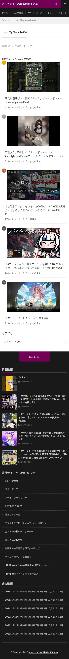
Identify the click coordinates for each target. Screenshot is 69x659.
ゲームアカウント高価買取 (18, 557)
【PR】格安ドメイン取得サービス (21, 574)
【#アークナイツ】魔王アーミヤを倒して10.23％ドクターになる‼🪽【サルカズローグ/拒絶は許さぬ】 (34, 266)
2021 (7, 634)
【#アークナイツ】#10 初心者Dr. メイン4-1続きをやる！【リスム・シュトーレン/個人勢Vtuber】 (42, 417)
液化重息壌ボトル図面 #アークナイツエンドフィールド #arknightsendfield (35, 100)
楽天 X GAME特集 (13, 540)
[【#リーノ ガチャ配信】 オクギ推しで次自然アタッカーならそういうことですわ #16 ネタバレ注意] (9, 438)
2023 (7, 617)
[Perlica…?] (9, 383)
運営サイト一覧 (12, 515)
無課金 (33, 219)
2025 (7, 600)
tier (29, 13)
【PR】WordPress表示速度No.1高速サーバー (27, 565)
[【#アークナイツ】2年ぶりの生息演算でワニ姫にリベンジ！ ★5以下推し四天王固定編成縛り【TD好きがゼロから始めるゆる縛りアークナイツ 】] (9, 457)
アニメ (39, 13)
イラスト (63, 13)
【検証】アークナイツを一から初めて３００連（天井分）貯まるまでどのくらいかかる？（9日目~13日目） (35, 210)
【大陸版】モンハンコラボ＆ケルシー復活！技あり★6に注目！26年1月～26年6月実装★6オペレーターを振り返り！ (42, 399)
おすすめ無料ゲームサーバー (19, 532)
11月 (55, 600)
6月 (33, 592)
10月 (50, 600)
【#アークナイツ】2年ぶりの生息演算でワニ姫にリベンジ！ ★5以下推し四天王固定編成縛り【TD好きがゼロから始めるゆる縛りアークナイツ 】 (42, 454)
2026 (7, 592)
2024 (7, 609)
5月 (29, 592)
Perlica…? (23, 377)
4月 (25, 592)
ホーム (5, 13)
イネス (50, 13)
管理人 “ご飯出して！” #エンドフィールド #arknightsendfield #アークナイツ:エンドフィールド (34, 154)
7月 (37, 592)
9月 (45, 600)
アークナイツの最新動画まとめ (43, 652)
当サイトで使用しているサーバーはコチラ (25, 523)
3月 (21, 592)
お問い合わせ (11, 481)
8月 (41, 592)
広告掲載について (13, 506)
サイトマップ (11, 489)
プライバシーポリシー (16, 498)
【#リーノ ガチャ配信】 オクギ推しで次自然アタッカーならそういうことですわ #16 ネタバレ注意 (42, 436)
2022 (7, 625)
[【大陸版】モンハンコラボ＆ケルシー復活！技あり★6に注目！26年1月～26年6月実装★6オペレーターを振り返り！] (9, 401)
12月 (60, 600)
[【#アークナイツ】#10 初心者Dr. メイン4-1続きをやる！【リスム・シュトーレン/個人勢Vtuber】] (9, 420)
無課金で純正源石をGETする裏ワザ (22, 548)
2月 (17, 592)
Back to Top (34, 357)
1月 (13, 592)
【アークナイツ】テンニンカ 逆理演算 (26, 318)
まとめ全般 (18, 13)
